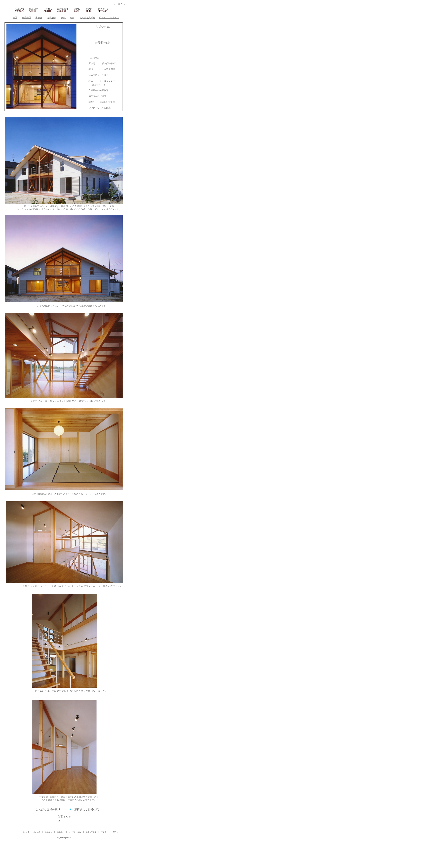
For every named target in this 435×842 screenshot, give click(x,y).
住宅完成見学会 (87, 17)
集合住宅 (26, 17)
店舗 (72, 17)
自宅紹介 (60, 832)
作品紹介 (48, 832)
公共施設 (51, 17)
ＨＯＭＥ (25, 832)
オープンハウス (75, 832)
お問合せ (114, 832)
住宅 (15, 17)
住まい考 (36, 832)
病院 (63, 17)
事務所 (38, 17)
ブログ (103, 832)
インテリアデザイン (109, 17)
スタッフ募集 (91, 832)
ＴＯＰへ (120, 4)
